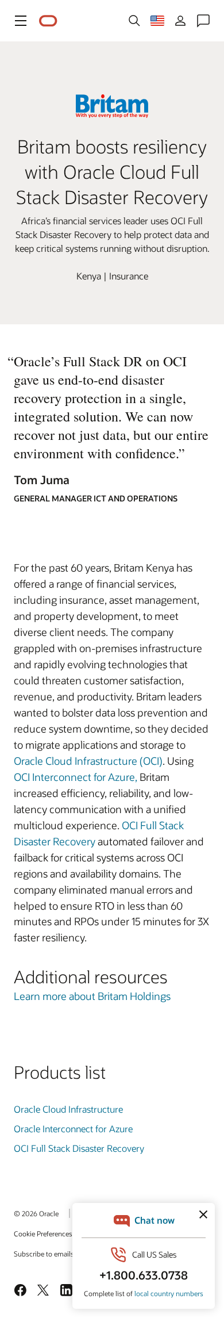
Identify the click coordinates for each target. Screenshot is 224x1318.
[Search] (134, 21)
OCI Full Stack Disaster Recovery (79, 1148)
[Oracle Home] (48, 21)
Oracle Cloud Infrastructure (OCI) (88, 761)
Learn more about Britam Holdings (92, 996)
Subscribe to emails (44, 1253)
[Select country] (157, 21)
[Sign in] (180, 21)
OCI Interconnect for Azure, (75, 777)
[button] (21, 21)
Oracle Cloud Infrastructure (68, 1109)
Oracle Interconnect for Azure (73, 1128)
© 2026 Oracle (36, 1213)
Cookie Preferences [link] (43, 1233)
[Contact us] (203, 21)
